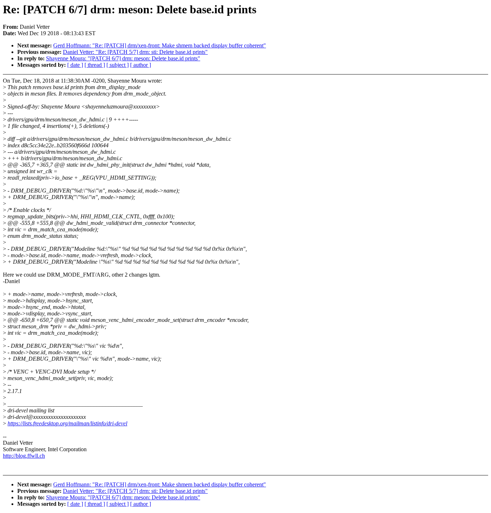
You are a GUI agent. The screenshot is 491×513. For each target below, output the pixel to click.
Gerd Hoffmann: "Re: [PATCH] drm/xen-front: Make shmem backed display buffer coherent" (159, 45)
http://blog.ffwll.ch (24, 456)
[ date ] (75, 65)
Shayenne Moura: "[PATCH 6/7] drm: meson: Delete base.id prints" (123, 58)
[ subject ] (117, 65)
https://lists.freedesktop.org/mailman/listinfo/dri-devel (67, 423)
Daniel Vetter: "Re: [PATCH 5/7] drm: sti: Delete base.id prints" (135, 52)
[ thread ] (94, 65)
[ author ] (140, 65)
